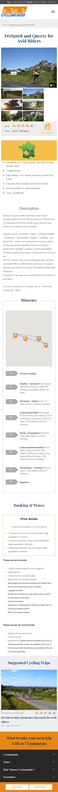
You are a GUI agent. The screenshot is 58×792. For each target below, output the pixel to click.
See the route (48, 133)
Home (5, 25)
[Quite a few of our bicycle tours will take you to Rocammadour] (33, 105)
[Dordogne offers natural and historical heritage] (33, 116)
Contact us (36, 743)
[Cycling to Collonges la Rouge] (33, 93)
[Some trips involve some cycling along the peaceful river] (11, 116)
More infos (17, 787)
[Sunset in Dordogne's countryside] (11, 105)
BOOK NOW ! (41, 787)
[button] (15, 335)
